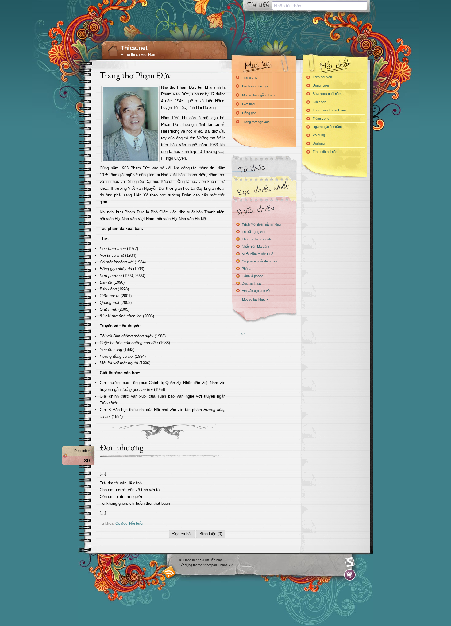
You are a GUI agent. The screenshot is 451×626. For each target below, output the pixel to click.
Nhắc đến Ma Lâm (255, 246)
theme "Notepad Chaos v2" (213, 565)
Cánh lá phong (252, 276)
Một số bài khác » (255, 299)
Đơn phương (122, 447)
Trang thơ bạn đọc (256, 122)
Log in (242, 333)
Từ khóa (263, 168)
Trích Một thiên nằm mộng (261, 224)
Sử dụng (186, 565)
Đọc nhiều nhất (263, 189)
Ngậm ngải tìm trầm (327, 127)
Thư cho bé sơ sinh (256, 239)
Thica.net (134, 48)
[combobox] (319, 5)
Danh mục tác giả (255, 86)
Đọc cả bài (181, 533)
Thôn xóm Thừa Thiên (329, 110)
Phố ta (246, 268)
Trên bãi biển (322, 77)
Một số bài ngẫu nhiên (258, 95)
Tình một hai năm (325, 152)
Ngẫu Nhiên (263, 209)
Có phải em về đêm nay (259, 261)
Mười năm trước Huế (257, 254)
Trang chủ (249, 77)
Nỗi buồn (137, 523)
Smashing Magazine (350, 562)
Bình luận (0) (210, 533)
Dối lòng (319, 143)
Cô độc (121, 523)
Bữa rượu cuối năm (327, 93)
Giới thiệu (249, 104)
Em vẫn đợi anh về (256, 291)
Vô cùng (319, 135)
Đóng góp (249, 113)
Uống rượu (321, 85)
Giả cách (319, 102)
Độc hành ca (251, 283)
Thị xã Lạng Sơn (254, 232)
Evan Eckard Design (350, 575)
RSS (169, 572)
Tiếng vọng (321, 118)
